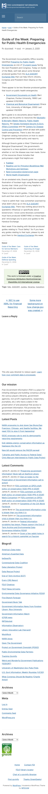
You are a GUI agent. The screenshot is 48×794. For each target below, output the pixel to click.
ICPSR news (7, 617)
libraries (31, 287)
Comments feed (9, 713)
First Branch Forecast (11, 598)
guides (24, 287)
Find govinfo (13, 779)
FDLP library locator (25, 770)
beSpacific (6, 558)
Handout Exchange (25, 235)
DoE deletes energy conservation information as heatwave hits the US (23, 444)
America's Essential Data (13, 554)
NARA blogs (7, 638)
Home (4, 28)
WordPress (17, 785)
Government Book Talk (12, 602)
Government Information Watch (15, 614)
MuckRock (6, 634)
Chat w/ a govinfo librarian (24, 774)
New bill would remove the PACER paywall (20, 450)
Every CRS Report (10, 580)
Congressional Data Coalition (15, 562)
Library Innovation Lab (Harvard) (16, 630)
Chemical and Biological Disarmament (22, 104)
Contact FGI (29, 765)
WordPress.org (8, 717)
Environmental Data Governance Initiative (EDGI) (23, 593)
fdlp (9, 287)
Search (42, 17)
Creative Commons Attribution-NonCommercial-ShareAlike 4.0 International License (24, 279)
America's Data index (11, 549)
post (10, 28)
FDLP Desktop (8, 584)
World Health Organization (17, 175)
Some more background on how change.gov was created (35, 305)
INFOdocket (7, 621)
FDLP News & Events (11, 589)
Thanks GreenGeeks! (32, 779)
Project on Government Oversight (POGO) (20, 647)
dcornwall (9, 48)
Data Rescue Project (11, 571)
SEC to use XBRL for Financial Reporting (13, 303)
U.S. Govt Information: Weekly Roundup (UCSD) (23, 672)
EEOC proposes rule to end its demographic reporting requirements (21, 437)
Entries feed (7, 709)
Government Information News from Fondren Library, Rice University (21, 608)
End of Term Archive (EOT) (14, 576)
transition (40, 287)
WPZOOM (25, 788)
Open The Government (12, 643)
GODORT (16, 287)
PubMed (9, 163)
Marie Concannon (9, 497)
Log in (4, 704)
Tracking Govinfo (9, 656)
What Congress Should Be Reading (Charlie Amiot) (21, 678)
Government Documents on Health (21, 95)
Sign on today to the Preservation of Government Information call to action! (23, 480)
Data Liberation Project (12, 567)
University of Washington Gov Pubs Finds (20, 668)
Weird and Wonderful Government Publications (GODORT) (22, 662)
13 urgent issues (30, 65)
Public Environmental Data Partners (17, 652)
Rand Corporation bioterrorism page (22, 172)
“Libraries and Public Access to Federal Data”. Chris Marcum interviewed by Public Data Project (23, 456)
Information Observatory (13, 625)
